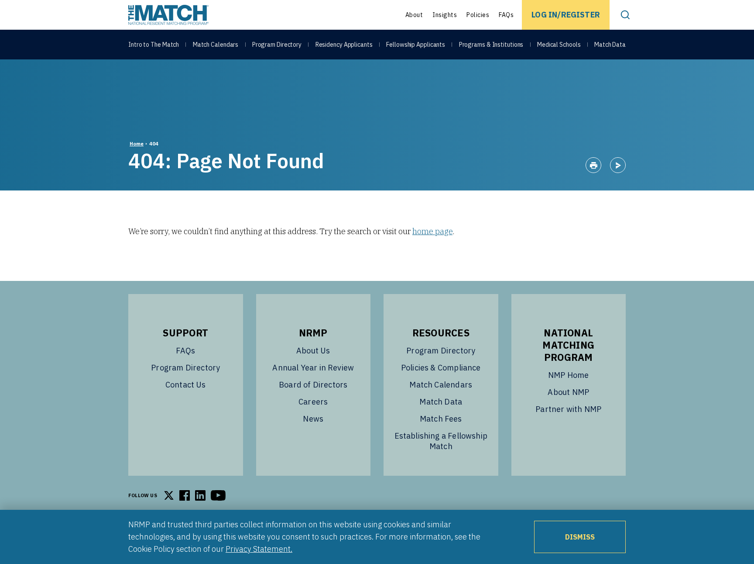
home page (432, 231)
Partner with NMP (568, 409)
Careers (313, 402)
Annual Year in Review (313, 368)
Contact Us (185, 385)
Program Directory (277, 44)
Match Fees (441, 419)
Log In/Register (565, 15)
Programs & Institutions (491, 44)
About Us (313, 351)
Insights (444, 15)
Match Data (610, 44)
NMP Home (568, 375)
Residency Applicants (344, 44)
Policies (477, 15)
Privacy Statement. (259, 549)
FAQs (506, 15)
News (313, 419)
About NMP (568, 392)
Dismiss (580, 537)
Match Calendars (216, 44)
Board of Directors (313, 385)
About (414, 15)
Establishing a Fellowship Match (441, 441)
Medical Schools (559, 44)
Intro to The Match (153, 44)
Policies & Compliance (441, 368)
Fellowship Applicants (415, 44)
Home (137, 144)
